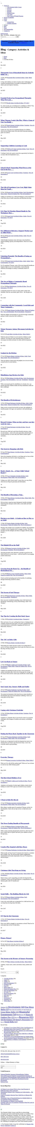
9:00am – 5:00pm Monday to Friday (10, 1062)
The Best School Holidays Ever (11, 778)
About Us (6, 5)
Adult (26, 77)
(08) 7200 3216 (5, 1056)
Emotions (26, 125)
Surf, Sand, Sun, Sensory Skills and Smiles (15, 687)
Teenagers (27, 311)
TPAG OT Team (12, 149)
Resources (26, 1017)
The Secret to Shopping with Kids (12, 449)
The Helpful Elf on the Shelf (10, 545)
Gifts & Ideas (27, 1009)
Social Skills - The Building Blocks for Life (15, 894)
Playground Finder (10, 1076)
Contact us (13, 1125)
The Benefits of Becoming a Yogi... (12, 495)
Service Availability (9, 17)
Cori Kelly (10, 619)
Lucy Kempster (12, 476)
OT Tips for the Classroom (10, 916)
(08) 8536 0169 (5, 1059)
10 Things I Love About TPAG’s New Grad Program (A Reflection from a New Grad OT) (18, 1028)
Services (9, 8)
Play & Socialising (12, 127)
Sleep (5, 996)
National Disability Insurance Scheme (10, 1074)
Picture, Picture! (6, 938)
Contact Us (7, 31)
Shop (5, 28)
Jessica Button (10, 356)
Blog (5, 26)
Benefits (9, 11)
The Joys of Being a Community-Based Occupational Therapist (14, 282)
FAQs (5, 19)
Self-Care (18, 379)
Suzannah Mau (11, 77)
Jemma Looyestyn (12, 548)
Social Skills (11, 1022)
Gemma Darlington (12, 690)
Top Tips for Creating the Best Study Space (15, 616)
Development (16, 1007)
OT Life (26, 103)
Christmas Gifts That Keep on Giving (13, 870)
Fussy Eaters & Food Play (16, 1009)
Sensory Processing (24, 1020)
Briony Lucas (10, 573)
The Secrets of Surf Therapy (10, 592)
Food (27, 149)
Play (17, 1017)
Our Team (9, 14)
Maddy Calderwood (12, 665)
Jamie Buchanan (11, 403)
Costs (5, 20)
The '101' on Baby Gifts (9, 639)
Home (5, 56)
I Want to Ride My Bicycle (9, 800)
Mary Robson (11, 961)
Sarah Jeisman (10, 125)
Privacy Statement (5, 1125)
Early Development (28, 192)
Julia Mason (10, 713)
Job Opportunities (8, 29)
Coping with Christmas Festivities (12, 710)
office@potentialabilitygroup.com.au (10, 1054)
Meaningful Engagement (15, 1013)
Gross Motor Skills (10, 1012)
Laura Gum (10, 172)
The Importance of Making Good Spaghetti (15, 1039)
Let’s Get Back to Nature (9, 662)
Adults (24, 216)
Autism (4, 1007)
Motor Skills (4, 194)
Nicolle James (10, 103)
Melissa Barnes (11, 826)
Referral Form (10, 13)
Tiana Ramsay (11, 452)
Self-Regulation (8, 1020)
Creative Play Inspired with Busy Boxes (14, 847)
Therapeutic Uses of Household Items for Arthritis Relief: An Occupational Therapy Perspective (18, 1037)
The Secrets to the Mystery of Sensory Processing (17, 958)
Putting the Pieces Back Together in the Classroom (17, 734)
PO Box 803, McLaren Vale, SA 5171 (10, 1051)
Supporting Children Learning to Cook (14, 146)
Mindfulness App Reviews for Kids (12, 375)
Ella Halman (10, 378)
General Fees (10, 22)
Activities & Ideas (19, 77)
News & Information (9, 311)
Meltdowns (21, 1015)
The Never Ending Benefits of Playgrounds (15, 823)
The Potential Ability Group (14, 7)
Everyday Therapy (7, 757)
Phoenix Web (29, 1124)
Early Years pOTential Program (15, 16)
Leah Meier (10, 334)
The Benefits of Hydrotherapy (11, 400)
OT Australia (18, 1076)
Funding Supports (11, 23)
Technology (25, 379)
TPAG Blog (7, 1001)
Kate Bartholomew (12, 286)
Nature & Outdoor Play (14, 194)
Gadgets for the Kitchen (9, 353)
